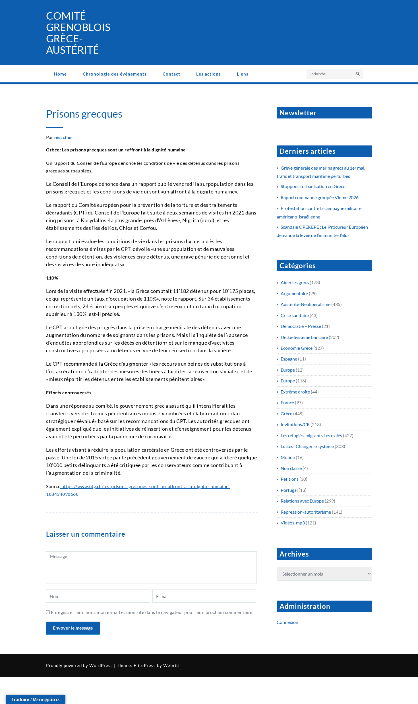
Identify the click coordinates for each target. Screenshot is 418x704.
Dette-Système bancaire (304, 337)
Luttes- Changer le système (307, 446)
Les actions (208, 73)
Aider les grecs (295, 282)
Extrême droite (295, 391)
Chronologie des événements (115, 73)
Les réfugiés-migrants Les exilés (311, 435)
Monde (288, 457)
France (287, 402)
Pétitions (290, 479)
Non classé (291, 468)
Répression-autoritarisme (306, 512)
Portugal (289, 490)
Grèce (286, 413)
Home (60, 73)
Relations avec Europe (302, 500)
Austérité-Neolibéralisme (305, 304)
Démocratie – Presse (301, 326)
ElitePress (145, 665)
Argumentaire (294, 293)
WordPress (101, 665)
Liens (243, 73)
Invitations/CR (295, 424)
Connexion (287, 622)
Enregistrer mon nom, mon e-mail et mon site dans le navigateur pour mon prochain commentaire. (152, 612)
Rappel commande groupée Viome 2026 (320, 197)
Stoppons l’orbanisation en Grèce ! (314, 186)
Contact (171, 73)
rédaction (63, 137)
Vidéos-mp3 (293, 522)
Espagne (289, 358)
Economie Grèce (297, 348)
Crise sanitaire (295, 315)
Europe (288, 369)
